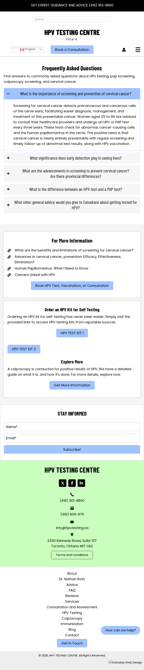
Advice (72, 584)
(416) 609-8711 (72, 514)
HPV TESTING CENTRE (72, 32)
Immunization (72, 623)
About (72, 573)
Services (72, 601)
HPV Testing (72, 612)
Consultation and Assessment (72, 607)
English (29, 49)
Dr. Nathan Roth (72, 579)
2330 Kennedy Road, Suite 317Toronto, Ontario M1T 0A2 (72, 543)
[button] (72, 449)
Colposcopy (72, 618)
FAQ (72, 590)
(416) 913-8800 (101, 5)
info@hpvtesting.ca (72, 527)
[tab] (72, 93)
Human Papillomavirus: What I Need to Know (51, 268)
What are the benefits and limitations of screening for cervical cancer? (74, 250)
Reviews (72, 595)
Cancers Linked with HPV (35, 274)
